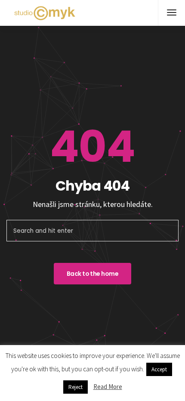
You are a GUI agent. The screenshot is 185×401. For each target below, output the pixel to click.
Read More (107, 386)
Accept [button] (159, 369)
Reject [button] (75, 387)
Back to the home (92, 273)
